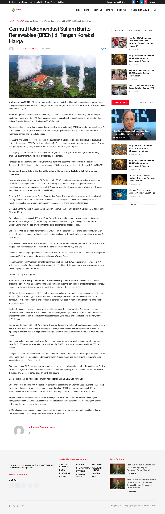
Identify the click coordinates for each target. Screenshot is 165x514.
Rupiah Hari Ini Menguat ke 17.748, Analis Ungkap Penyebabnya (141, 73)
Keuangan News (150, 506)
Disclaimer (13, 2)
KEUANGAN (97, 465)
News (86, 10)
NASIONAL (96, 473)
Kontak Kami (22, 2)
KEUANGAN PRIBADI (97, 469)
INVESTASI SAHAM (80, 476)
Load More (133, 204)
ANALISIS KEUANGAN (140, 10)
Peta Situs (60, 2)
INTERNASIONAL (83, 468)
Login (154, 2)
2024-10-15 (46, 49)
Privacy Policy (50, 2)
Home (78, 10)
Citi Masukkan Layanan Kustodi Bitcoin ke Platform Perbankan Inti (142, 178)
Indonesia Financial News (27, 49)
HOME (11, 21)
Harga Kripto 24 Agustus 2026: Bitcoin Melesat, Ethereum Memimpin (140, 148)
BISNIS (62, 470)
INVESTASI (121, 10)
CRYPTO (109, 10)
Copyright (113, 506)
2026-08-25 (118, 138)
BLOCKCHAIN (65, 473)
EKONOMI (98, 10)
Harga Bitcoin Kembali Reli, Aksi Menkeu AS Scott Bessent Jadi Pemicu (141, 58)
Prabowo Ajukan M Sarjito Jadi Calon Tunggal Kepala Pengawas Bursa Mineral (141, 467)
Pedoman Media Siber (36, 2)
